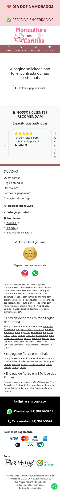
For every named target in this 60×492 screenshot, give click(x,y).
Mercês (27, 338)
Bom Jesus (31, 385)
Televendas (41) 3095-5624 (31, 421)
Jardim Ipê (29, 388)
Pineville (16, 364)
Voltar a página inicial (31, 88)
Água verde (9, 329)
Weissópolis (40, 361)
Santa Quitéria (36, 341)
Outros (7, 347)
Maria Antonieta (37, 364)
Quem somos (12, 178)
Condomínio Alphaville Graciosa (19, 361)
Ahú (18, 329)
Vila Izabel (45, 344)
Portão (45, 338)
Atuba (15, 367)
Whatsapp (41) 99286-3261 (32, 411)
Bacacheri (49, 329)
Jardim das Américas (13, 338)
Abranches (48, 326)
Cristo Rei (30, 335)
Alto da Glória (26, 329)
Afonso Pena (48, 381)
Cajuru (14, 335)
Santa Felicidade (20, 341)
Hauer (51, 335)
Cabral (7, 335)
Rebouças (36, 338)
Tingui (27, 344)
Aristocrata (21, 385)
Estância (24, 364)
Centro (21, 335)
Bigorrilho (25, 332)
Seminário (19, 344)
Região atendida (14, 183)
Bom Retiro (36, 332)
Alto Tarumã (48, 358)
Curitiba (11, 222)
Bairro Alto (9, 332)
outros (7, 391)
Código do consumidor (30, 487)
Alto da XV (39, 329)
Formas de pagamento (17, 193)
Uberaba (35, 344)
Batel (17, 332)
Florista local (11, 188)
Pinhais (11, 227)
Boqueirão (48, 332)
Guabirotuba (42, 335)
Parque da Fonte (43, 388)
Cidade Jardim (17, 388)
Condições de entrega (17, 198)
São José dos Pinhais (18, 232)
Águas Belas (9, 385)
